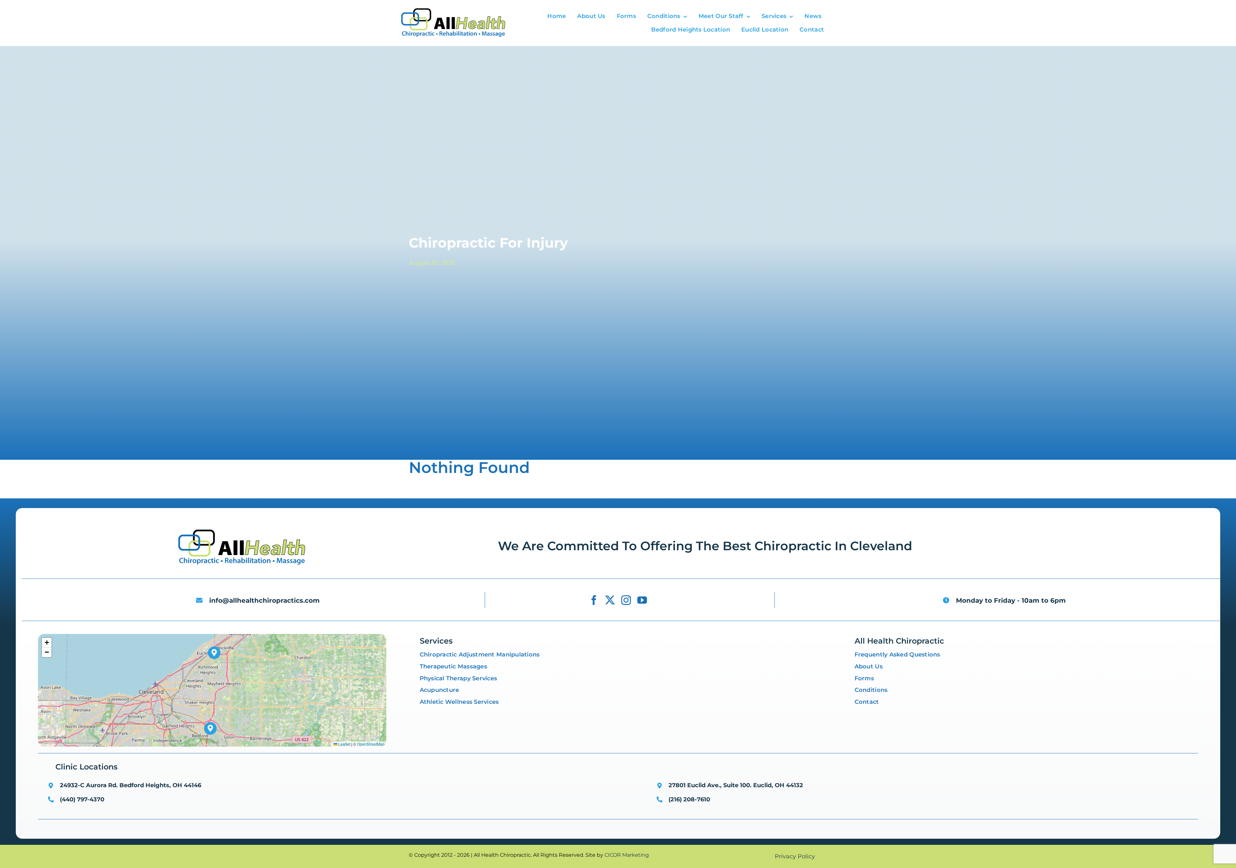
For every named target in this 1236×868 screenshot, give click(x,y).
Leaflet (343, 744)
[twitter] (610, 600)
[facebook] (594, 600)
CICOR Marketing (626, 855)
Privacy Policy (795, 856)
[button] (210, 728)
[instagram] (626, 600)
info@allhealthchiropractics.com (264, 600)
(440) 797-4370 (82, 799)
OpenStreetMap (371, 744)
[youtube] (642, 600)
